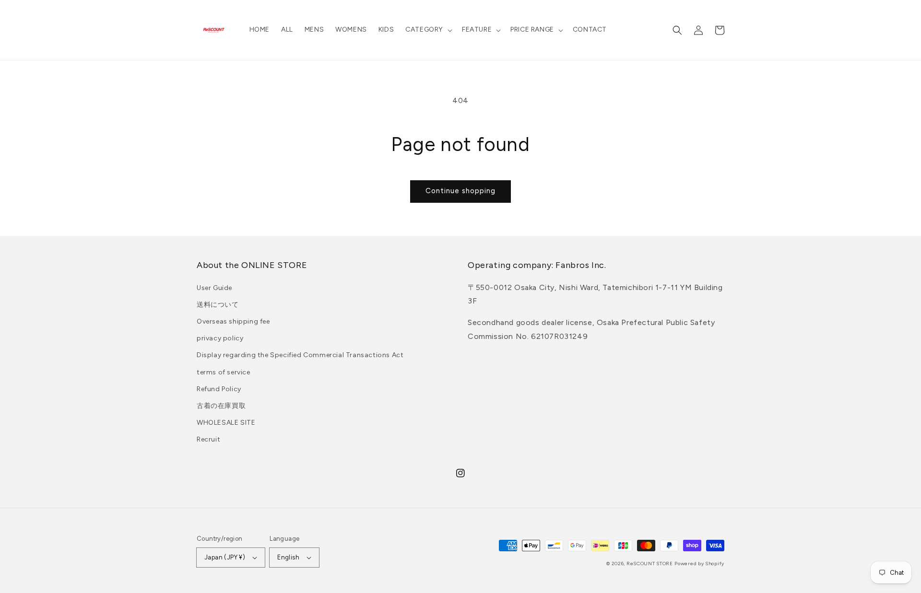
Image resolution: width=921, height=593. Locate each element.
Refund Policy (219, 389)
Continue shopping (460, 190)
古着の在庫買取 (221, 406)
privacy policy (220, 338)
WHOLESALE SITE (226, 423)
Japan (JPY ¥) (224, 557)
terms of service (223, 372)
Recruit (208, 439)
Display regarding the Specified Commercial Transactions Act (300, 355)
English (288, 557)
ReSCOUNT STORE (649, 563)
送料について (218, 305)
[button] (428, 30)
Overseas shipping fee (233, 321)
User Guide (214, 288)
